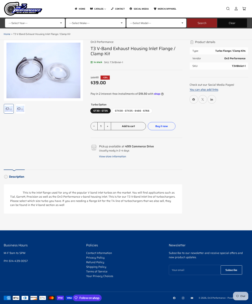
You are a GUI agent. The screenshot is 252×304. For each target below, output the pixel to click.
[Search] (228, 9)
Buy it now (161, 126)
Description (16, 176)
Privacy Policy (95, 257)
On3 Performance (102, 42)
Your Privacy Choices (99, 276)
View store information (112, 156)
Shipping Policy (96, 267)
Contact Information (99, 253)
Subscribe (231, 270)
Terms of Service (96, 271)
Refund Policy (95, 262)
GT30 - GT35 (100, 111)
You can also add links (204, 89)
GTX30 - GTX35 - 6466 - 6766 (132, 111)
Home (7, 34)
